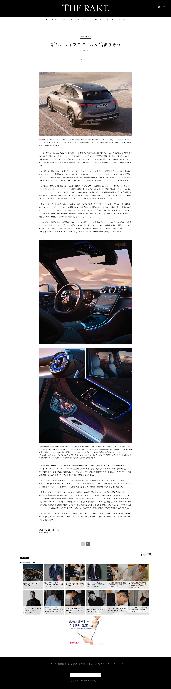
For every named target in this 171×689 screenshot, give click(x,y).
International (118, 664)
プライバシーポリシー (105, 664)
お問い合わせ (91, 664)
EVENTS (121, 20)
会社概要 (74, 664)
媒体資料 (82, 664)
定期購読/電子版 (63, 664)
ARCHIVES (82, 20)
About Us (53, 664)
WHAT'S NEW (52, 20)
